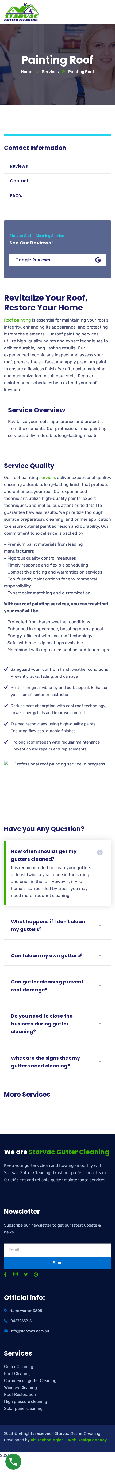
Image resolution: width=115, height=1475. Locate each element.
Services (50, 71)
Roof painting (17, 320)
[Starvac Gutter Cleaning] (21, 11)
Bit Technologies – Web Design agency (69, 1440)
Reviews (19, 166)
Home (26, 71)
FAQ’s (16, 196)
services (47, 477)
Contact (19, 181)
